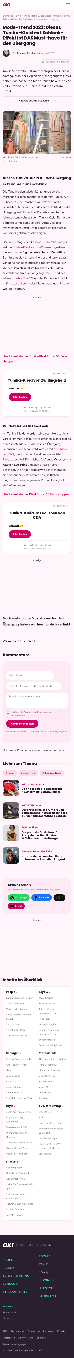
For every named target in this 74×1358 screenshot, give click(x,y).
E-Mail (18, 906)
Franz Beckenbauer (48, 1064)
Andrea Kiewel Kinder (17, 1064)
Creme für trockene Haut (19, 1142)
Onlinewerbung (26, 1337)
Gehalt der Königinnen (50, 1045)
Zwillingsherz (45, 247)
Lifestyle (12, 1161)
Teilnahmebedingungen (14, 1344)
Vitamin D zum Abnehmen (20, 1204)
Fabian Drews (13, 1076)
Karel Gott (11, 1081)
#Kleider (10, 773)
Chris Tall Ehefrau (15, 1003)
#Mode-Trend (28, 773)
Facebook (44, 897)
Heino (9, 1070)
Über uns (41, 1337)
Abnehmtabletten (15, 1178)
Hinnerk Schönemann (50, 1070)
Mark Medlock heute (16, 1035)
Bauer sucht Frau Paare (51, 1123)
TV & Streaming (50, 1106)
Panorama (48, 1296)
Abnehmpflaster (14, 1167)
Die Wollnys (45, 1153)
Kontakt (61, 1331)
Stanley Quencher (15, 1209)
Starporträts (47, 1053)
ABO (5, 1331)
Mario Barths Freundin (17, 1009)
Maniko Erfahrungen (17, 1153)
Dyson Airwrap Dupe (17, 1148)
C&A (11, 454)
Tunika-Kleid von (24, 247)
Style (18, 15)
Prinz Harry (44, 1018)
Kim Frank (44, 1098)
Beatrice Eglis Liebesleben (19, 1059)
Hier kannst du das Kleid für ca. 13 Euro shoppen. (36, 494)
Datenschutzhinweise (34, 712)
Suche (6, 1318)
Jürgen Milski (45, 1087)
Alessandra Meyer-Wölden (53, 1059)
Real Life (9, 1268)
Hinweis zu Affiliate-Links (34, 100)
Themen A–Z (9, 1312)
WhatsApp (21, 897)
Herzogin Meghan (48, 1024)
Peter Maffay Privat (16, 1030)
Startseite (8, 15)
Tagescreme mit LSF (16, 1127)
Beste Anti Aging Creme (18, 1112)
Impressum (48, 1331)
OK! (6, 5)
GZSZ (41, 1117)
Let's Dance (45, 1112)
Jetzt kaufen (20, 397)
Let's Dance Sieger (48, 1138)
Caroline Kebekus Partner (19, 998)
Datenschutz (34, 1331)
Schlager (12, 1053)
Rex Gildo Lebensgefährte (19, 1098)
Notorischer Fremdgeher (19, 1173)
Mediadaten (9, 1337)
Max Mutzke (12, 1024)
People (10, 992)
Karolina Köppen (14, 1087)
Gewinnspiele (50, 1280)
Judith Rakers (45, 1081)
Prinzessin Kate (47, 1003)
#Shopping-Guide (51, 773)
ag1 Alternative (14, 1215)
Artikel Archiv (17, 1331)
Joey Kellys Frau (47, 1076)
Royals (43, 992)
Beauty (44, 1272)
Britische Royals (47, 1039)
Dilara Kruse (45, 1092)
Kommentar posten (22, 723)
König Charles (46, 998)
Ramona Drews (14, 1092)
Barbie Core (21, 278)
